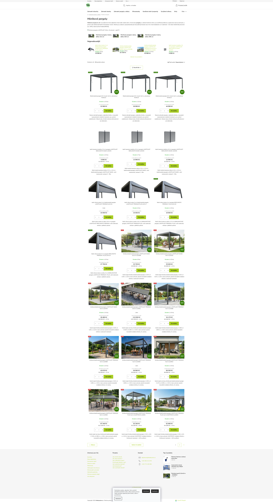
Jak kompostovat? (117, 466)
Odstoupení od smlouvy (93, 468)
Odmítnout (146, 491)
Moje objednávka (98, 1)
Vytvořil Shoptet (181, 500)
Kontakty (89, 1)
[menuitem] (93, 11)
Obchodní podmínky (92, 472)
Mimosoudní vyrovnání (93, 470)
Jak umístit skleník (117, 457)
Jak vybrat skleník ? (117, 458)
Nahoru (93, 445)
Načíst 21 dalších (136, 445)
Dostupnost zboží (109, 1)
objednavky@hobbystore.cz (149, 457)
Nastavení (118, 498)
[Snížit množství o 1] (95, 111)
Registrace (182, 1)
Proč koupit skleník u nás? (119, 462)
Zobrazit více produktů (136, 57)
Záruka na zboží (119, 1)
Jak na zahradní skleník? (119, 467)
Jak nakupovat (90, 476)
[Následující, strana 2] (180, 445)
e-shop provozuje (136, 487)
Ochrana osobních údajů (93, 474)
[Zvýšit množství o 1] (102, 111)
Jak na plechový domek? (119, 464)
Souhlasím (155, 491)
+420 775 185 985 (147, 464)
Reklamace (90, 465)
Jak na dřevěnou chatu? (118, 460)
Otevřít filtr (136, 67)
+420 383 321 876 (147, 461)
